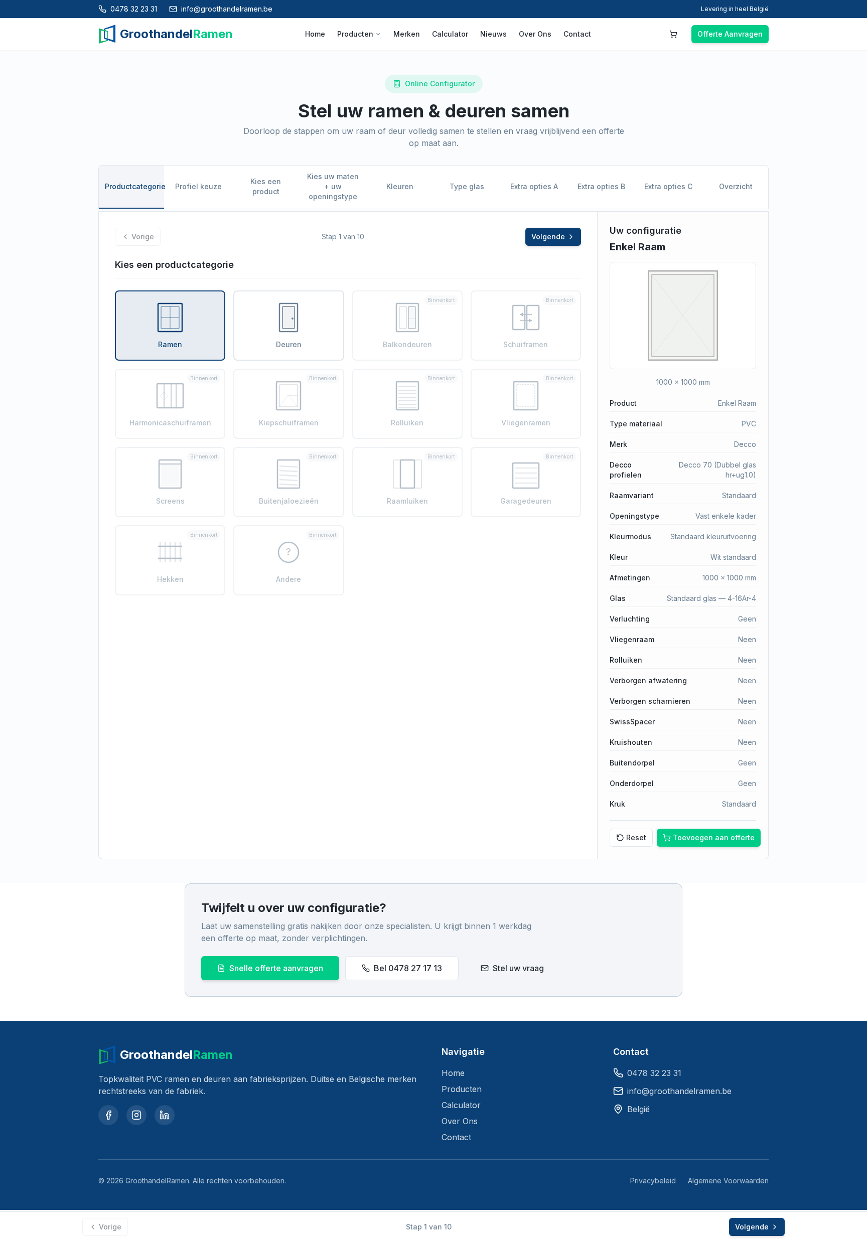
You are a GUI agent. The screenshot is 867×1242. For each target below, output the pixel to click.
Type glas (467, 186)
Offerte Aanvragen (730, 34)
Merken (406, 34)
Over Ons (535, 34)
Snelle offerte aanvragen (276, 968)
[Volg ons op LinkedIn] (165, 1115)
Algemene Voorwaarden (728, 1180)
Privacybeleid (653, 1180)
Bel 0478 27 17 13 (408, 968)
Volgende (548, 236)
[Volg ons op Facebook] (108, 1115)
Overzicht (736, 186)
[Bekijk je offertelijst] (673, 34)
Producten (355, 34)
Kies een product (265, 186)
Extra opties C (668, 186)
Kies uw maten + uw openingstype (333, 186)
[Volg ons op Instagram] (136, 1115)
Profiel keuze (198, 186)
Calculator (450, 34)
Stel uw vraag (518, 968)
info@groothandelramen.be (679, 1091)
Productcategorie (134, 186)
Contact (577, 34)
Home (315, 34)
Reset (636, 837)
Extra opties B (601, 186)
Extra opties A (534, 186)
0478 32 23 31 (654, 1073)
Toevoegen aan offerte (714, 837)
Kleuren (399, 186)
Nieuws (493, 34)
